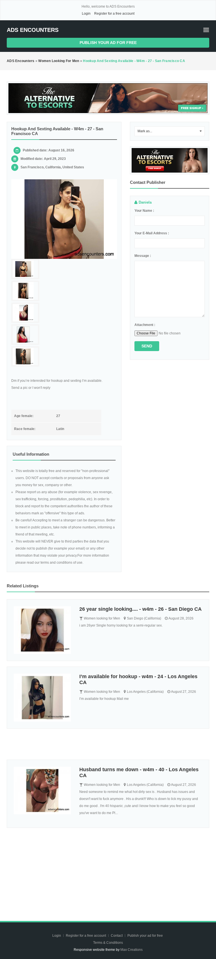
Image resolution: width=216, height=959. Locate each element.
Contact (117, 936)
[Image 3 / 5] (25, 313)
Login (86, 14)
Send (146, 346)
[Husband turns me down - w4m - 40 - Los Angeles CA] (42, 790)
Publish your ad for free (108, 42)
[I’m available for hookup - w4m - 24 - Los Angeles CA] (42, 697)
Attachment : (144, 325)
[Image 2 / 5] (25, 291)
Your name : (144, 211)
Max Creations (131, 950)
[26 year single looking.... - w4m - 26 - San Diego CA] (42, 630)
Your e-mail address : (151, 233)
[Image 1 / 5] (64, 219)
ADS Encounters (32, 30)
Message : (142, 256)
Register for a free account (114, 14)
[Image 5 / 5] (25, 356)
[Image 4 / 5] (25, 334)
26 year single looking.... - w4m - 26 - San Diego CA (140, 609)
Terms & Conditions (108, 943)
